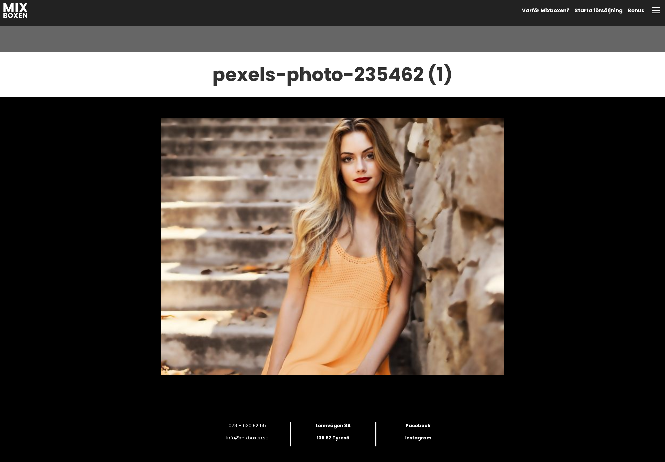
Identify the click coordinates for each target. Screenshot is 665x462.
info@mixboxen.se (247, 437)
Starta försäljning (599, 10)
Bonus (636, 10)
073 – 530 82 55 (247, 425)
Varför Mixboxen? (545, 10)
